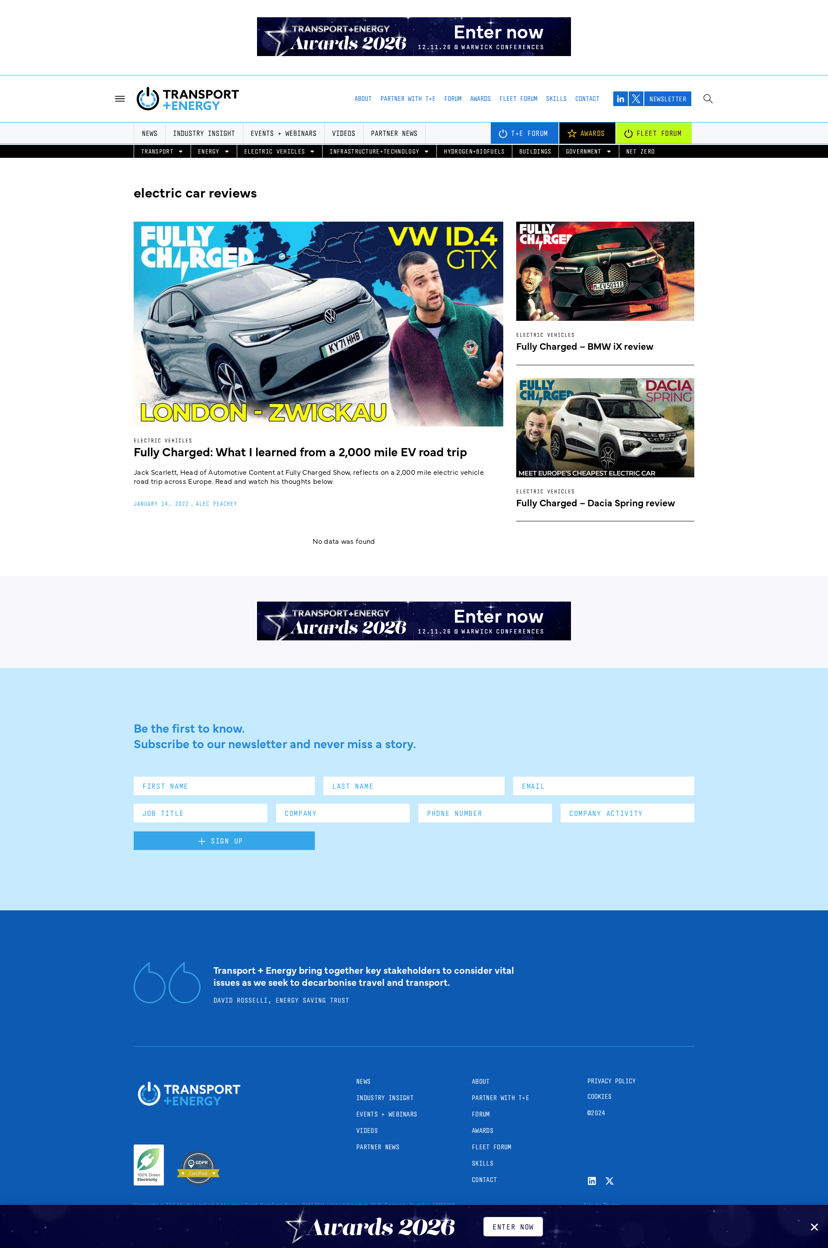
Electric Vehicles (274, 151)
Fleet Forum (518, 98)
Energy (209, 151)
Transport (157, 151)
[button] (814, 1227)
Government (584, 151)
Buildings (535, 151)
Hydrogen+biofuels (474, 151)
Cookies (599, 1096)
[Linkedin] (591, 1180)
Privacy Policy (611, 1081)
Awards (480, 98)
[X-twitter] (609, 1180)
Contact (587, 98)
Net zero (640, 151)
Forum (452, 98)
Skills (556, 98)
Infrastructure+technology (374, 151)
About (363, 98)
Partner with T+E (408, 98)
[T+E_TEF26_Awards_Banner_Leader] (414, 53)
